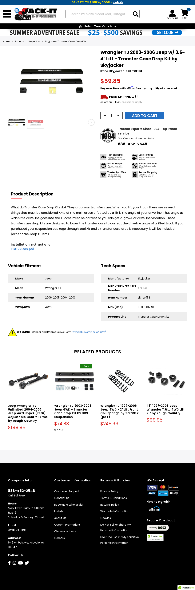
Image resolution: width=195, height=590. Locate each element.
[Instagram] (14, 563)
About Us (60, 518)
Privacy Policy (109, 491)
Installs (58, 511)
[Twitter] (27, 563)
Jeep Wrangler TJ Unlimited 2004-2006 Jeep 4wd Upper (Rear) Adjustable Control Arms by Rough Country (28, 413)
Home (6, 41)
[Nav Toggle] (7, 14)
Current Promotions (67, 525)
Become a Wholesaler (68, 505)
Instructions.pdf (22, 249)
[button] (17, 122)
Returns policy (109, 505)
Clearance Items (65, 531)
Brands (19, 41)
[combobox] (102, 14)
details (118, 2)
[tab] (34, 194)
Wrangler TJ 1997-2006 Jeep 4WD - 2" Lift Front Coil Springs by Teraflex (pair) (119, 411)
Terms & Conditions (113, 498)
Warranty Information (114, 511)
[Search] (136, 14)
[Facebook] (9, 563)
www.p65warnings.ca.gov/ (89, 332)
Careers (59, 538)
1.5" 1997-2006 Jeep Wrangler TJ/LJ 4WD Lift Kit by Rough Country (166, 409)
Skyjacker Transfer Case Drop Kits (65, 41)
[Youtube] (20, 563)
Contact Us (61, 498)
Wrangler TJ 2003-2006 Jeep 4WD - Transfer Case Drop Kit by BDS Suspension (73, 411)
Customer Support (66, 491)
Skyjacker (34, 41)
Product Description (32, 194)
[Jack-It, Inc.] (34, 14)
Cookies (105, 518)
